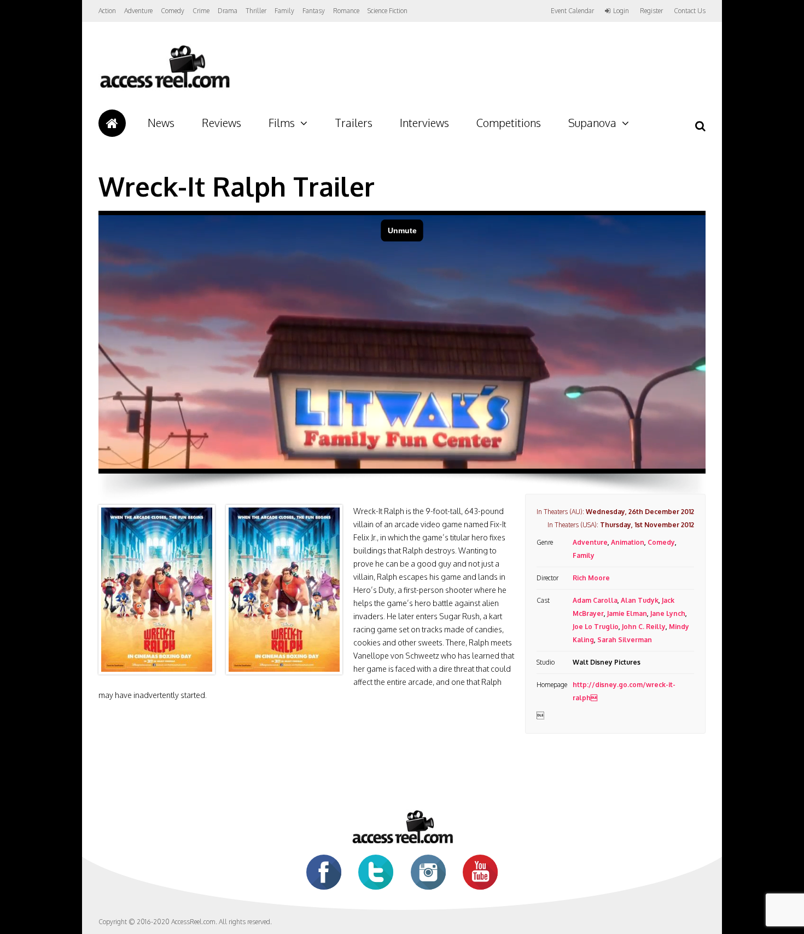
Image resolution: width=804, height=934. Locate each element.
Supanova (592, 123)
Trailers (353, 123)
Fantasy (313, 11)
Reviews (221, 123)
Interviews (424, 123)
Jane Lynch (667, 613)
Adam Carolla (595, 600)
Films (282, 123)
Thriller (256, 11)
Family (284, 11)
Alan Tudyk (640, 600)
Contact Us (690, 11)
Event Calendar (572, 11)
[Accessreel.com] (164, 88)
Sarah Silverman (624, 640)
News (161, 123)
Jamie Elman (627, 613)
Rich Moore (591, 578)
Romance (346, 11)
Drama (227, 11)
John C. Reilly (644, 626)
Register (651, 11)
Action (107, 11)
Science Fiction (387, 11)
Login (621, 11)
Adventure (138, 11)
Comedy (172, 11)
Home (112, 123)
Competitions (508, 123)
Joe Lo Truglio (596, 626)
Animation (627, 542)
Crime (201, 11)
